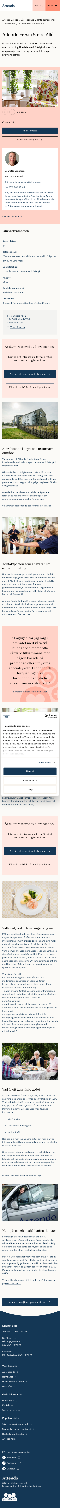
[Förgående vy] (5, 112)
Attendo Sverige (10, 19)
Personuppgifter (9, 1486)
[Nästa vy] (12, 112)
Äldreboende (27, 19)
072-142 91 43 (17, 187)
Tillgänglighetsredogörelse (29, 1486)
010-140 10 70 (13, 1283)
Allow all (30, 771)
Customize (28, 780)
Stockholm (10, 23)
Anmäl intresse (30, 130)
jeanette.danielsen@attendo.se (25, 182)
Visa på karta (17, 327)
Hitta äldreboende (46, 19)
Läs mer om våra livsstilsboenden (19, 1175)
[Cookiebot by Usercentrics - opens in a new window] (44, 716)
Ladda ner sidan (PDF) (27, 139)
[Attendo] (10, 1478)
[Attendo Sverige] (8, 5)
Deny (30, 789)
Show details (44, 762)
